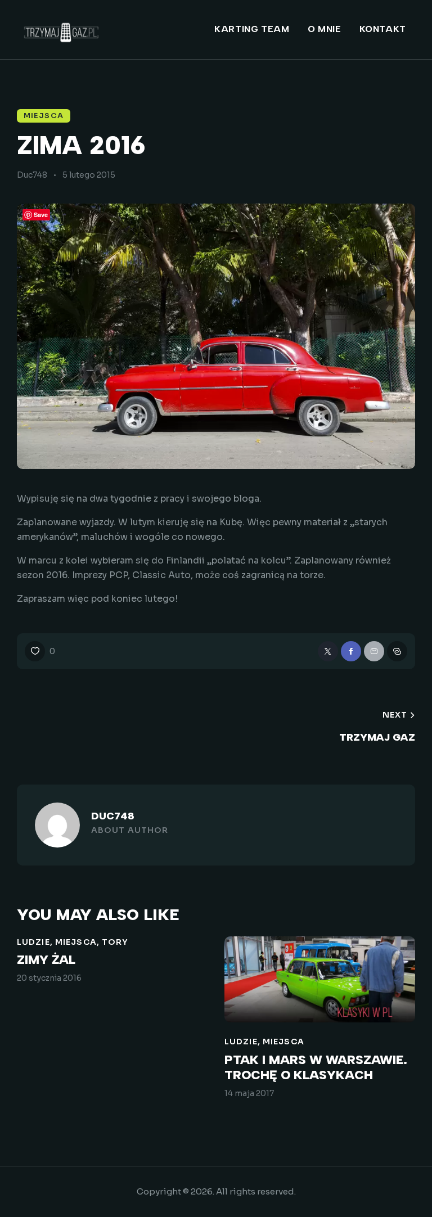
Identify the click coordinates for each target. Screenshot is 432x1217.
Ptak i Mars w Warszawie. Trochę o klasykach (315, 1068)
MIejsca (44, 115)
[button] (40, 651)
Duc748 (112, 816)
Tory (115, 942)
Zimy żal (46, 960)
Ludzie (33, 942)
